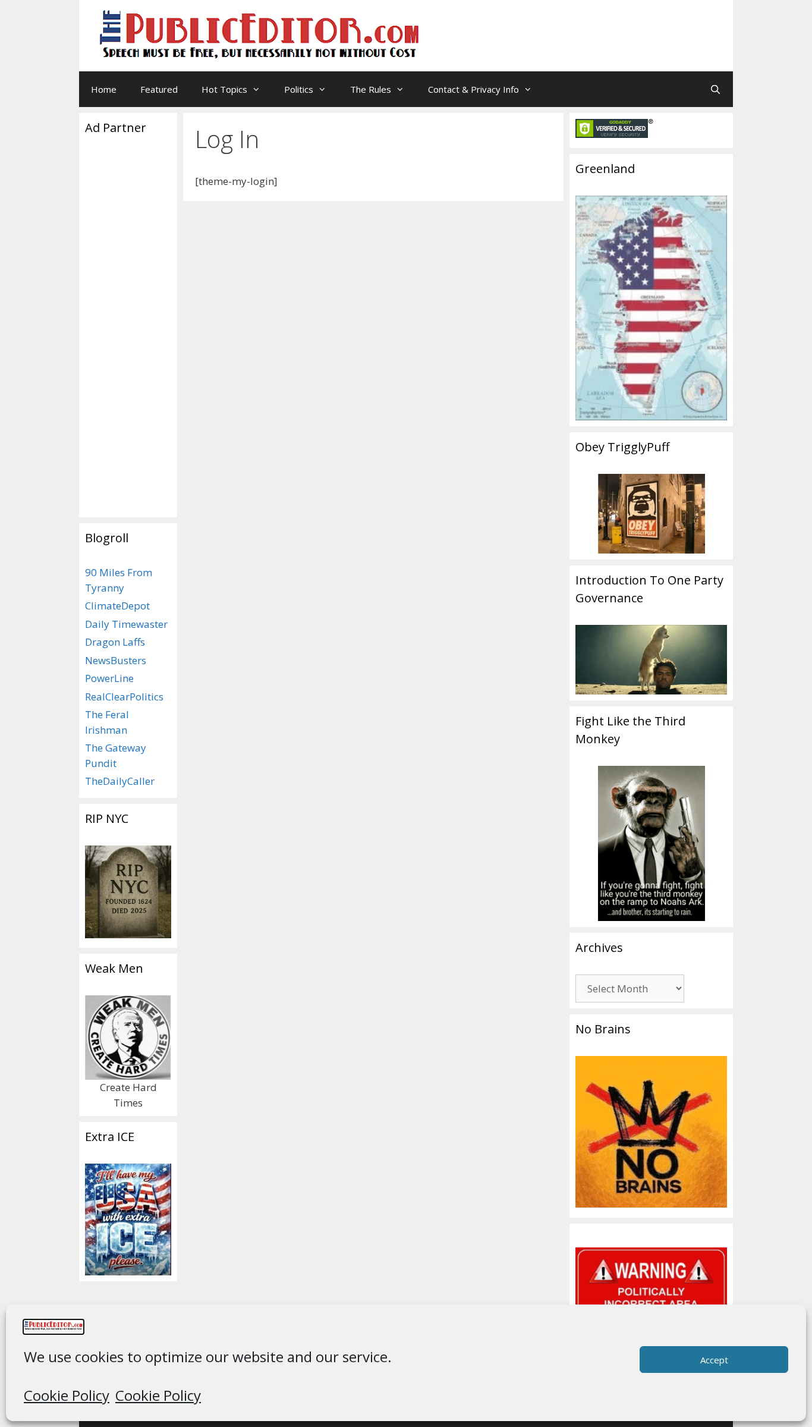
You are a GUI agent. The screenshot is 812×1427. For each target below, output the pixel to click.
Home (104, 89)
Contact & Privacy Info (473, 89)
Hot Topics (224, 89)
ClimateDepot (117, 605)
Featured (159, 89)
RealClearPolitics (124, 696)
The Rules (370, 89)
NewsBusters (115, 660)
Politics (298, 89)
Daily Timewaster (126, 624)
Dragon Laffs (115, 642)
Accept (714, 1360)
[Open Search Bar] (715, 89)
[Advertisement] (576, 27)
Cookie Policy (66, 1395)
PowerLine (109, 678)
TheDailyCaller (120, 781)
